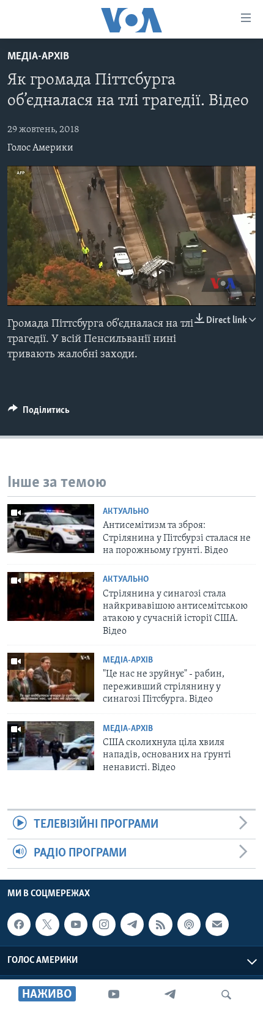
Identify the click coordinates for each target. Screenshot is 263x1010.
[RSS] (160, 924)
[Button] (39, 413)
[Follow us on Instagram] (104, 924)
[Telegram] (170, 994)
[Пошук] (226, 994)
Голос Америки (40, 148)
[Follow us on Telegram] (132, 924)
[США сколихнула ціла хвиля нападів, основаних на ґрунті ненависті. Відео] (50, 745)
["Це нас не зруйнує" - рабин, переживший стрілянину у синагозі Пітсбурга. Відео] (50, 677)
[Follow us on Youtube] (75, 924)
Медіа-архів (38, 56)
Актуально (126, 511)
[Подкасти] (189, 924)
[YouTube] (114, 994)
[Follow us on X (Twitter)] (47, 924)
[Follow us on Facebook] (19, 924)
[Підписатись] (217, 924)
